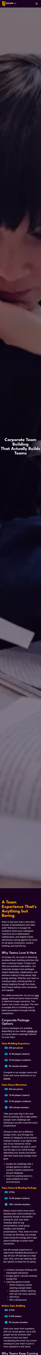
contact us (32, 1031)
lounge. (7, 1078)
